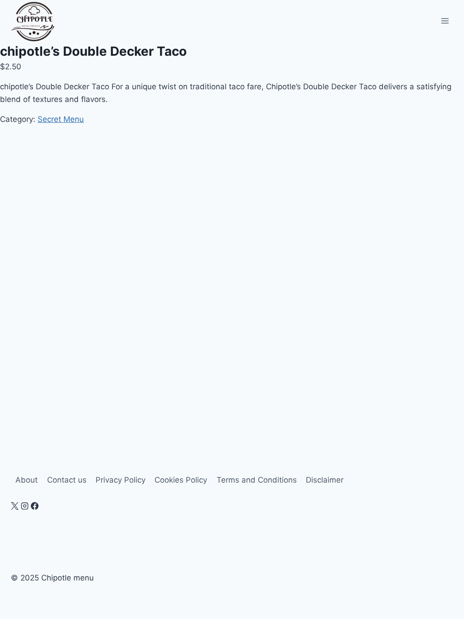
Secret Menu (61, 119)
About (26, 479)
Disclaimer (324, 479)
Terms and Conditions (257, 479)
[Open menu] (444, 21)
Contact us (67, 479)
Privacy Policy (120, 479)
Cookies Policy (181, 479)
